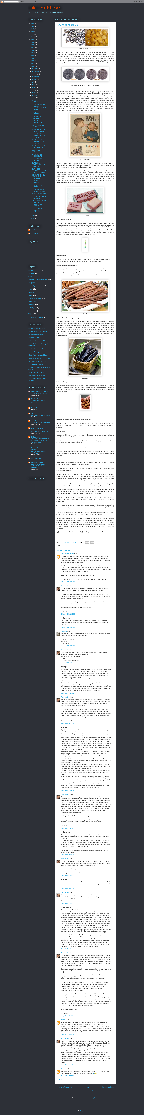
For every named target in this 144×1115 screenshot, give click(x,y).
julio (33, 82)
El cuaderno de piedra (38, 421)
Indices (30, 295)
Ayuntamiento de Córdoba (36, 334)
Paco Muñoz (65, 586)
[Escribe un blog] (88, 542)
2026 (32, 23)
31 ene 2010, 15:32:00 (68, 663)
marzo (34, 92)
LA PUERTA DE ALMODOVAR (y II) (38, 117)
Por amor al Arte (36, 458)
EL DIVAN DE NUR (37, 428)
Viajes (30, 314)
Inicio (87, 1087)
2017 (32, 47)
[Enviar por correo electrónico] (86, 542)
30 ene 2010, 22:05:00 (68, 627)
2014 (32, 55)
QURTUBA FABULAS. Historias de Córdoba (37, 463)
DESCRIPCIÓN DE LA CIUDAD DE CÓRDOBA (39, 176)
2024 (32, 29)
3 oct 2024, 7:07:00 (67, 1065)
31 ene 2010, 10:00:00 (68, 646)
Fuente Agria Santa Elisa (36, 286)
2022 (32, 34)
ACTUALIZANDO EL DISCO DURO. (38, 155)
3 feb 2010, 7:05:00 (67, 828)
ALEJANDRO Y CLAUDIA (36, 101)
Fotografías (32, 283)
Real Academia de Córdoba (36, 375)
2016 (32, 50)
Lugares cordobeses (34, 298)
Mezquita (31, 304)
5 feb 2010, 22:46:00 (67, 888)
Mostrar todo (48, 471)
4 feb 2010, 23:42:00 (67, 854)
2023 (32, 31)
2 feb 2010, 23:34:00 (67, 790)
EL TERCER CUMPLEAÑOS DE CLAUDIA (38, 164)
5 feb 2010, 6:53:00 (67, 875)
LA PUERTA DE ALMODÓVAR (37, 121)
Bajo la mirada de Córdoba (39, 391)
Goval (30, 289)
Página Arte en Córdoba (35, 364)
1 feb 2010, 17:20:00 (67, 723)
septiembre (36, 76)
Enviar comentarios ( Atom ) (89, 1098)
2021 (32, 37)
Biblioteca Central (33, 338)
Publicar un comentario (66, 1080)
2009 (32, 216)
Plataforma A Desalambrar (36, 372)
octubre (34, 74)
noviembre (35, 71)
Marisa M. (64, 1020)
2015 (32, 53)
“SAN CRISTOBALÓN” (39, 194)
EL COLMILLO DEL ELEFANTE (38, 159)
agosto (34, 79)
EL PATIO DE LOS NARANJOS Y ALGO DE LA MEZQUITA (39, 170)
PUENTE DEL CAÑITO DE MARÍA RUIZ (39, 146)
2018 (32, 45)
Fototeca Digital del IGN (35, 349)
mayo (34, 87)
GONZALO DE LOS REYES (38, 186)
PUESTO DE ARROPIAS (36, 113)
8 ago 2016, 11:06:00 (67, 1016)
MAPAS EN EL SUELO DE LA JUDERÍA (39, 130)
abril (33, 90)
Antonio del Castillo (34, 270)
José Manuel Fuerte (67, 553)
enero (34, 98)
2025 (32, 26)
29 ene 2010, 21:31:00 (68, 614)
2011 (32, 63)
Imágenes (31, 292)
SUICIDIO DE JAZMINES (36, 151)
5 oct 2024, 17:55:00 (67, 1076)
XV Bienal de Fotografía (36, 317)
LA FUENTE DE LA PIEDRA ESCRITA (38, 190)
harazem (64, 631)
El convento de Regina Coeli (39, 393)
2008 (32, 218)
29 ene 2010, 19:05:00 (68, 582)
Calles (30, 276)
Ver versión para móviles (85, 1091)
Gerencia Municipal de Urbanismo (38, 352)
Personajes (32, 308)
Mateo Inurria (32, 301)
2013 (32, 58)
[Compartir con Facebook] (93, 542)
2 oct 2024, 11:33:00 (67, 1034)
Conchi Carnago (36, 408)
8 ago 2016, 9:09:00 (67, 949)
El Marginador (35, 437)
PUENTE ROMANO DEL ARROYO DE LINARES (38, 141)
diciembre (35, 68)
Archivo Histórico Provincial (36, 328)
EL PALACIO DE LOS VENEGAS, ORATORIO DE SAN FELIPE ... (39, 107)
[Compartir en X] (91, 542)
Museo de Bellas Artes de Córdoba (39, 358)
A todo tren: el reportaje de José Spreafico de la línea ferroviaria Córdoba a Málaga (40, 440)
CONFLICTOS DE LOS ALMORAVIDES (39, 197)
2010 (32, 66)
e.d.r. (32, 413)
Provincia (31, 311)
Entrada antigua (108, 1087)
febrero (34, 95)
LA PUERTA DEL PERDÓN (37, 181)
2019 (32, 42)
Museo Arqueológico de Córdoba (38, 355)
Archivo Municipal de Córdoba (37, 331)
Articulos (64, 545)
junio (34, 84)
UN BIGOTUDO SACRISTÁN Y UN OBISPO (38, 135)
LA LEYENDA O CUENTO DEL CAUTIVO (37, 210)
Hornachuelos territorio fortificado (40, 415)
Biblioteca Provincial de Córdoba (38, 341)
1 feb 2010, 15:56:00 (67, 693)
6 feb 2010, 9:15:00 (67, 903)
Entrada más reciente (64, 1087)
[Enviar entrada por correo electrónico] (80, 542)
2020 (32, 39)
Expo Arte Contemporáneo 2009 (38, 279)
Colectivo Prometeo (37, 399)
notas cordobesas (44, 7)
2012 (32, 61)
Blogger (82, 1111)
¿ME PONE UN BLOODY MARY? (40, 422)
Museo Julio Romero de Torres (37, 361)
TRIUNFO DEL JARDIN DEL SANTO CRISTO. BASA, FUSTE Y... (39, 203)
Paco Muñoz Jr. (35, 230)
